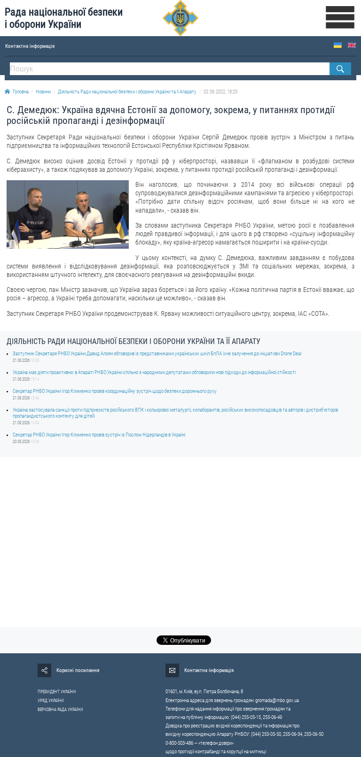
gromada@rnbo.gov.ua (277, 700)
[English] (352, 45)
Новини (43, 92)
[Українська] (338, 45)
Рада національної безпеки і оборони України (64, 18)
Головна (21, 92)
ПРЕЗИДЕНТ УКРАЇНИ (57, 691)
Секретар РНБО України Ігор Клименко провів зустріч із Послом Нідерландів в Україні (99, 435)
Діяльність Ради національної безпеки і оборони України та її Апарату (127, 92)
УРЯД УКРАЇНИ (51, 700)
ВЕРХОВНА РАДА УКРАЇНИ (60, 709)
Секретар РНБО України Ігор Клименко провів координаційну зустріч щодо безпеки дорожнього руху (115, 391)
